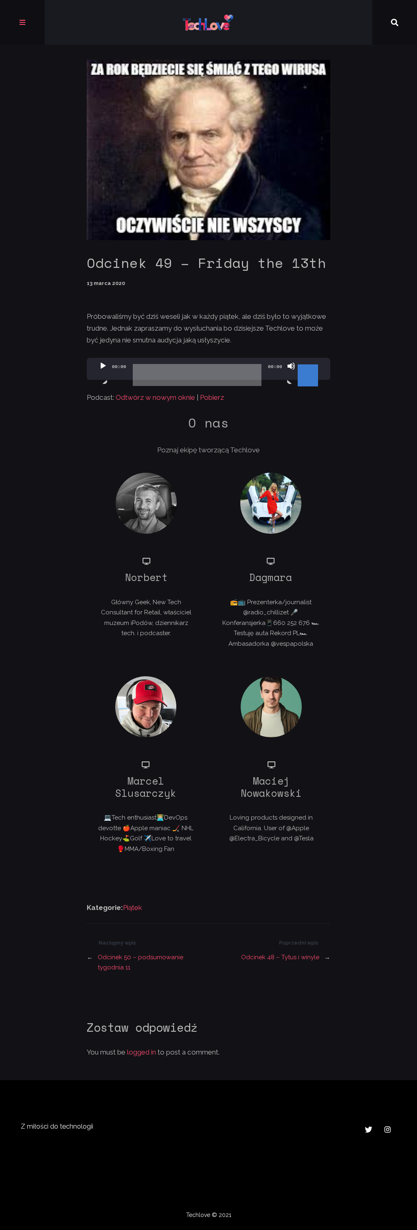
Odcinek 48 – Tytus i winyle (280, 957)
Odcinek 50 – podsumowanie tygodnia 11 (140, 962)
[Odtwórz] (103, 373)
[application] (208, 369)
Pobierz (212, 397)
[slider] (309, 365)
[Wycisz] (291, 373)
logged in (141, 1052)
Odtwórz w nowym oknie (155, 397)
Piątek (132, 907)
